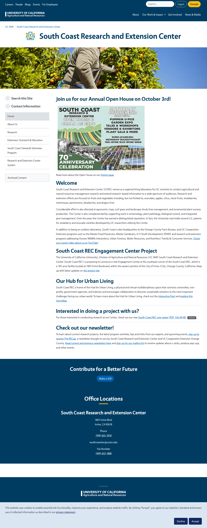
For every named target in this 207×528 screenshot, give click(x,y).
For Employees (50, 4)
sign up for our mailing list (130, 343)
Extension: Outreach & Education (25, 140)
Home (10, 116)
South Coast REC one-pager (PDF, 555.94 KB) (166, 317)
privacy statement (65, 512)
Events (36, 4)
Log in (181, 4)
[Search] (172, 4)
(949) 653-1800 (104, 453)
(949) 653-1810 (104, 435)
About (135, 14)
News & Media (193, 14)
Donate (194, 4)
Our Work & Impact (152, 14)
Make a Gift (105, 378)
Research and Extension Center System (23, 163)
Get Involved (175, 14)
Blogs (28, 4)
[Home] (25, 14)
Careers (9, 4)
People (19, 4)
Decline (181, 521)
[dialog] (103, 515)
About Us (12, 124)
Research (12, 132)
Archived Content (17, 177)
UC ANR (9, 26)
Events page (107, 175)
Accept (195, 521)
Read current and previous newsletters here (88, 343)
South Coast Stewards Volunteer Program (24, 150)
